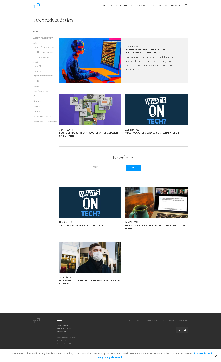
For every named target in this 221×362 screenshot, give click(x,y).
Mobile (36, 81)
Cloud (35, 62)
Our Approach (141, 5)
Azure (40, 71)
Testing (36, 86)
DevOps (36, 106)
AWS (39, 66)
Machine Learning (45, 52)
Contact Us (176, 5)
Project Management (42, 117)
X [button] (216, 355)
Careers (172, 320)
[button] (186, 5)
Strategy (37, 101)
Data (35, 43)
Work (104, 5)
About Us (128, 5)
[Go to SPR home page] (36, 320)
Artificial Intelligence (47, 47)
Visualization (43, 57)
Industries (163, 5)
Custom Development (43, 38)
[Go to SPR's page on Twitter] (185, 330)
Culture (36, 111)
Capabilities (114, 5)
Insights (153, 5)
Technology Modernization (45, 122)
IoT (34, 96)
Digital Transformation (43, 76)
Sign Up (133, 168)
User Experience (40, 91)
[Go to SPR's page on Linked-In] (179, 330)
